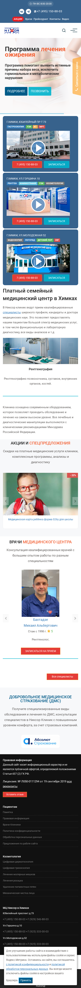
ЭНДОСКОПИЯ (15, 240)
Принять (25, 980)
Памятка (8, 812)
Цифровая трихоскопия (16, 867)
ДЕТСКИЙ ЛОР (45, 240)
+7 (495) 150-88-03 (49, 11)
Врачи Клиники (12, 824)
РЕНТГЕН (12, 183)
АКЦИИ (18, 19)
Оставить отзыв (15, 794)
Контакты (55, 19)
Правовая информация (16, 818)
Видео (65, 19)
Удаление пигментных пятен (19, 886)
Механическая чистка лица (18, 893)
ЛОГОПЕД (30, 240)
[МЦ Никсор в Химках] (38, 147)
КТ (35, 126)
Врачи (28, 19)
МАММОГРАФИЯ (28, 183)
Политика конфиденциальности (21, 830)
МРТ (42, 126)
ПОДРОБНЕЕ (16, 91)
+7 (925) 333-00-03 (37, 931)
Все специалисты (62, 676)
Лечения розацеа (13, 880)
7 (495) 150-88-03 (27, 164)
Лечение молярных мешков (19, 874)
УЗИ (29, 126)
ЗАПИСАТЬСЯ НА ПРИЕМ (40, 651)
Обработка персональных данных (22, 837)
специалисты (12, 312)
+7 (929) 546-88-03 (37, 919)
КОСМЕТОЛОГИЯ (54, 183)
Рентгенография (40, 369)
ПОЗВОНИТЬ (40, 91)
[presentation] (6, 501)
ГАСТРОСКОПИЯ (16, 126)
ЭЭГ (57, 240)
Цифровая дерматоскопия (18, 861)
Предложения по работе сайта (20, 843)
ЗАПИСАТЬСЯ (56, 164)
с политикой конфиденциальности (27, 964)
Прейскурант (41, 19)
